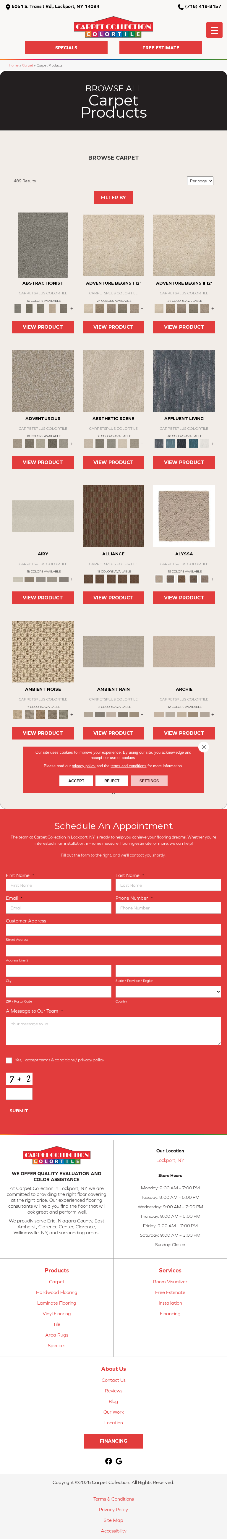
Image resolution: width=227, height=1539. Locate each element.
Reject (111, 780)
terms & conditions (56, 1059)
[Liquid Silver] (64, 714)
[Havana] (43, 245)
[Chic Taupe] (205, 714)
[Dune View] (184, 651)
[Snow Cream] (123, 443)
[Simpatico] (134, 578)
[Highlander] (52, 714)
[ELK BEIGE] (134, 308)
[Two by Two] (111, 578)
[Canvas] (170, 578)
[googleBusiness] (119, 1461)
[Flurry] (205, 443)
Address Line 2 (17, 960)
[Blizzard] (43, 515)
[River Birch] (100, 714)
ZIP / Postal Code (19, 1001)
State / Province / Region (134, 980)
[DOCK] (111, 308)
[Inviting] (52, 443)
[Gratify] (43, 380)
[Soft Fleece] (41, 578)
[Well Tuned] (123, 578)
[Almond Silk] (114, 651)
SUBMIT (18, 1110)
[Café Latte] (182, 714)
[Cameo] (134, 714)
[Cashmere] (52, 308)
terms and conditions (128, 765)
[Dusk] (184, 380)
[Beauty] (29, 443)
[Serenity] (184, 515)
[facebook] (109, 1461)
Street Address (17, 939)
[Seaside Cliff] (111, 443)
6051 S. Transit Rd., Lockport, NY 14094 (55, 6)
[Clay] (64, 578)
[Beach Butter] (114, 380)
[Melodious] (114, 515)
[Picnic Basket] (41, 714)
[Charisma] (64, 443)
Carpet (27, 65)
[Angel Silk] (205, 578)
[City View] (100, 443)
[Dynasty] (182, 443)
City (9, 980)
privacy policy (91, 1059)
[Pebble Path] (29, 578)
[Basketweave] (182, 578)
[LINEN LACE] (114, 245)
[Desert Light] (52, 578)
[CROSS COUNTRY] (100, 308)
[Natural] (111, 714)
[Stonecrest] (193, 714)
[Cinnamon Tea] (41, 308)
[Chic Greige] (123, 714)
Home (14, 65)
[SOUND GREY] (123, 308)
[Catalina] (193, 578)
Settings (149, 780)
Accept (76, 780)
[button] (66, 47)
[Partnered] (100, 578)
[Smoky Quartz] (29, 308)
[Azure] (193, 443)
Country (121, 1001)
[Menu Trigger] (214, 30)
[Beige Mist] (170, 714)
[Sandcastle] (43, 651)
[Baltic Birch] (64, 308)
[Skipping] (134, 443)
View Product (43, 327)
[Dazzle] (41, 443)
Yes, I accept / (59, 1059)
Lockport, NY (170, 1160)
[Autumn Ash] (29, 714)
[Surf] (170, 443)
